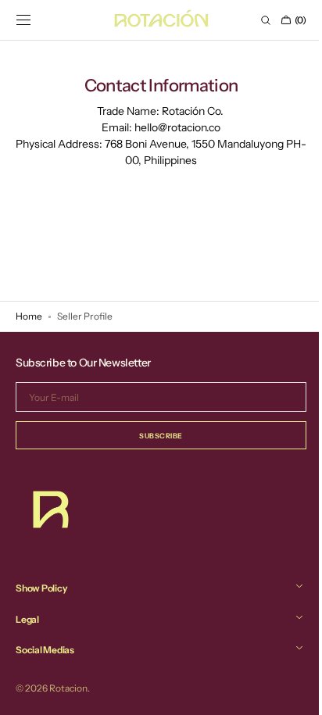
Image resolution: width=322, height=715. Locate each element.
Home (29, 316)
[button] (23, 20)
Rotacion (68, 688)
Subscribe (155, 435)
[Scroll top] (287, 691)
